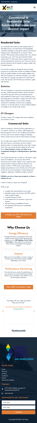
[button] (34, 7)
